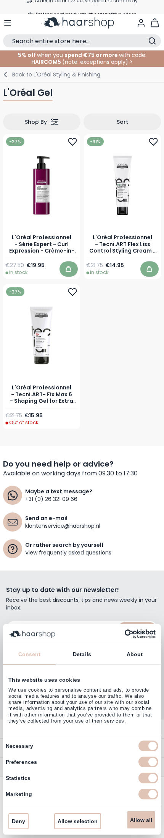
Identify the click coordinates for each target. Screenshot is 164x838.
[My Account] (141, 23)
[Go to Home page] (82, 23)
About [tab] (135, 654)
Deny (18, 821)
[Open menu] (7, 23)
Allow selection (78, 821)
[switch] (148, 762)
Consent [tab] (29, 654)
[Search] (152, 41)
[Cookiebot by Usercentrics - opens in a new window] (122, 634)
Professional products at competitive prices (86, 6)
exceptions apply (102, 62)
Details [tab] (82, 654)
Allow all (141, 820)
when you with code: (82, 55)
